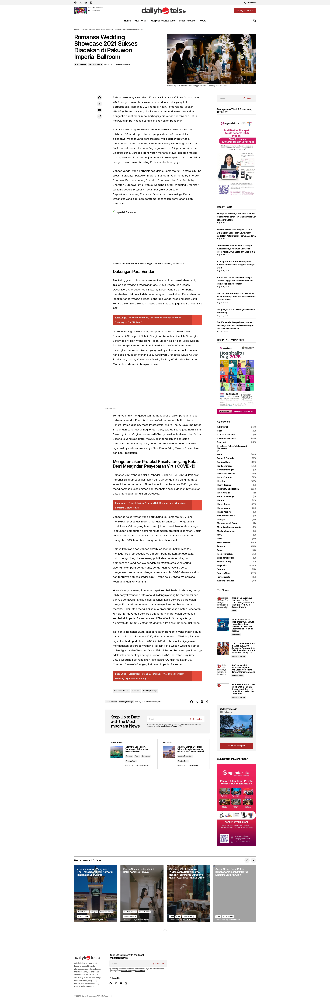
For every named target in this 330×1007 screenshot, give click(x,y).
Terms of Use (177, 726)
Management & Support (228, 523)
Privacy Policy (163, 726)
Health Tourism (224, 485)
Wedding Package (95, 64)
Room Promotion (225, 554)
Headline (221, 481)
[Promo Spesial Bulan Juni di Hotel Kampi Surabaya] (142, 893)
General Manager (225, 470)
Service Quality (224, 561)
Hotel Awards (223, 493)
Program (221, 546)
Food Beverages (224, 466)
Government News (226, 474)
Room (137, 756)
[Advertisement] (157, 389)
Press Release (80, 64)
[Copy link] (99, 116)
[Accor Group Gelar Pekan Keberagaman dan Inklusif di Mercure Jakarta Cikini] (234, 893)
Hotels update (223, 508)
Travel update (223, 577)
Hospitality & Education (228, 489)
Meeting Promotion (185, 756)
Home (76, 29)
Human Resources (226, 516)
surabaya (135, 691)
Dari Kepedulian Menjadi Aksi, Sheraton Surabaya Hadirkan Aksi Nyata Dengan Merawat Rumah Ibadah (235, 325)
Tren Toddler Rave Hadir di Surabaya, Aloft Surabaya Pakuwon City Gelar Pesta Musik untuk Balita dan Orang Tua (236, 248)
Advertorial (222, 427)
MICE (219, 535)
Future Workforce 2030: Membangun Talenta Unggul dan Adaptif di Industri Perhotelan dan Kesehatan (235, 280)
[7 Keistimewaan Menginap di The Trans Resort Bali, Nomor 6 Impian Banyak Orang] (95, 893)
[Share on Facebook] (99, 98)
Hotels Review (223, 504)
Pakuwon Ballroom (121, 691)
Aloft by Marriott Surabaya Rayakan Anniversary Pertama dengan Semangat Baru (236, 264)
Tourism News (131, 761)
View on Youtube (94, 11)
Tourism (221, 569)
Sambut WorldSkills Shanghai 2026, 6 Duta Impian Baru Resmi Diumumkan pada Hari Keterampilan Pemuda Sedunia (236, 232)
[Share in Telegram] (99, 110)
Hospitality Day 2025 (95, 8)
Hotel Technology (225, 496)
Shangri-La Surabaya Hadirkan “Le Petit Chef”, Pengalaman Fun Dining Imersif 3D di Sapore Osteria (236, 216)
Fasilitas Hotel (223, 462)
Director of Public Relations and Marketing (232, 447)
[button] (250, 2)
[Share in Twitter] (99, 104)
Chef (219, 431)
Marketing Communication (229, 527)
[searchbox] (229, 98)
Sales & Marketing (225, 558)
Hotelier (221, 500)
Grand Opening (224, 477)
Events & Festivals (225, 458)
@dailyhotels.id (228, 709)
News (219, 539)
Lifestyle (221, 519)
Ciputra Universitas (226, 434)
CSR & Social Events (226, 438)
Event (219, 454)
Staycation (146, 756)
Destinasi (129, 756)
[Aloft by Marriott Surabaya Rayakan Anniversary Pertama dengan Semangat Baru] (223, 670)
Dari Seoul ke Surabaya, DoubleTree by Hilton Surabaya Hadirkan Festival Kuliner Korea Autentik (236, 296)
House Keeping (224, 512)
